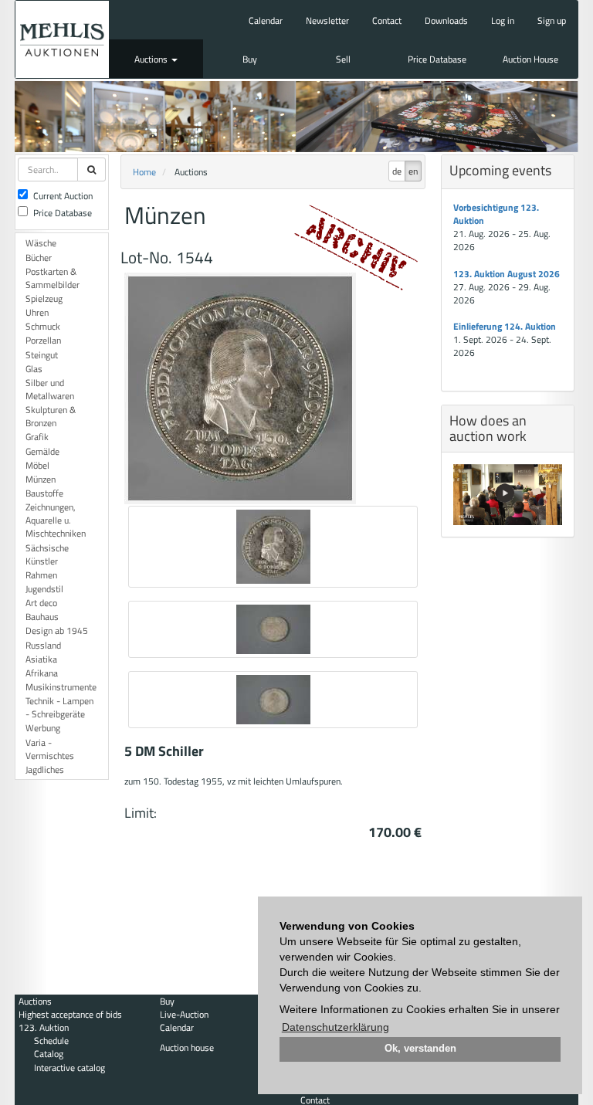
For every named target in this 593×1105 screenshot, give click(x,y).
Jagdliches (44, 769)
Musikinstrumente (61, 687)
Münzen (40, 479)
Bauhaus (42, 616)
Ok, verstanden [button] (420, 1048)
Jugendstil (44, 588)
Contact (387, 20)
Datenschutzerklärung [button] (335, 1027)
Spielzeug (44, 298)
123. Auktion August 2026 (506, 273)
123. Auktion (44, 1027)
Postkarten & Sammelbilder (52, 278)
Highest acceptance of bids (70, 1014)
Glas (33, 368)
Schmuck (42, 326)
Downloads (446, 20)
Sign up (551, 20)
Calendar (266, 20)
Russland (43, 645)
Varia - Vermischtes (49, 749)
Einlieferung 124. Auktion (504, 326)
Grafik (37, 436)
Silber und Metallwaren (49, 389)
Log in (502, 20)
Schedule (51, 1040)
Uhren (37, 312)
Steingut (41, 354)
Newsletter (327, 20)
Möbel (37, 465)
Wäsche (40, 243)
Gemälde (42, 451)
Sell (343, 59)
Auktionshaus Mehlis (62, 39)
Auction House (530, 59)
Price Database (437, 59)
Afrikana (41, 673)
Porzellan (43, 340)
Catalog (48, 1053)
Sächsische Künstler (47, 554)
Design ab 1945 (56, 630)
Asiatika (41, 659)
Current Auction (63, 195)
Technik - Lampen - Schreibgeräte (59, 707)
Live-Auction (184, 1014)
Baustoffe (44, 493)
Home (144, 171)
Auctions (152, 59)
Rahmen (41, 575)
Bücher (38, 257)
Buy (249, 59)
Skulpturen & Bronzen (50, 416)
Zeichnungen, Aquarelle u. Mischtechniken (55, 520)
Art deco (41, 602)
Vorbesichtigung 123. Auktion (496, 214)
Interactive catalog (69, 1067)
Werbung (42, 727)
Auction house (187, 1047)
